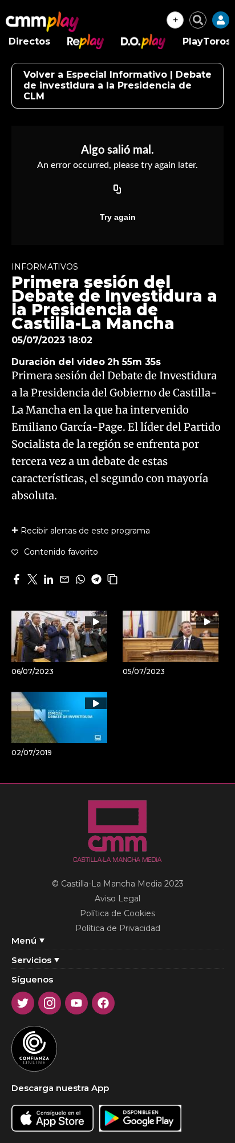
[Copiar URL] (117, 190)
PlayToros (207, 41)
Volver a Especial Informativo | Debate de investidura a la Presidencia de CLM (117, 85)
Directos (29, 41)
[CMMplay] (42, 21)
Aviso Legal (117, 898)
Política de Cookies (117, 913)
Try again (118, 217)
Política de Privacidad (117, 928)
